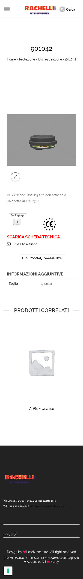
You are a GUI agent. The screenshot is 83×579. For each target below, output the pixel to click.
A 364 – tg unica (41, 408)
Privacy (54, 561)
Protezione (27, 59)
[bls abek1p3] (41, 140)
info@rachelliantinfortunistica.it (48, 506)
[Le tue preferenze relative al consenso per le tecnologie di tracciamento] (8, 570)
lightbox (15, 177)
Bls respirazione (50, 59)
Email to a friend (25, 244)
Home (11, 59)
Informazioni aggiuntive (41, 257)
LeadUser (33, 552)
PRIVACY (10, 535)
